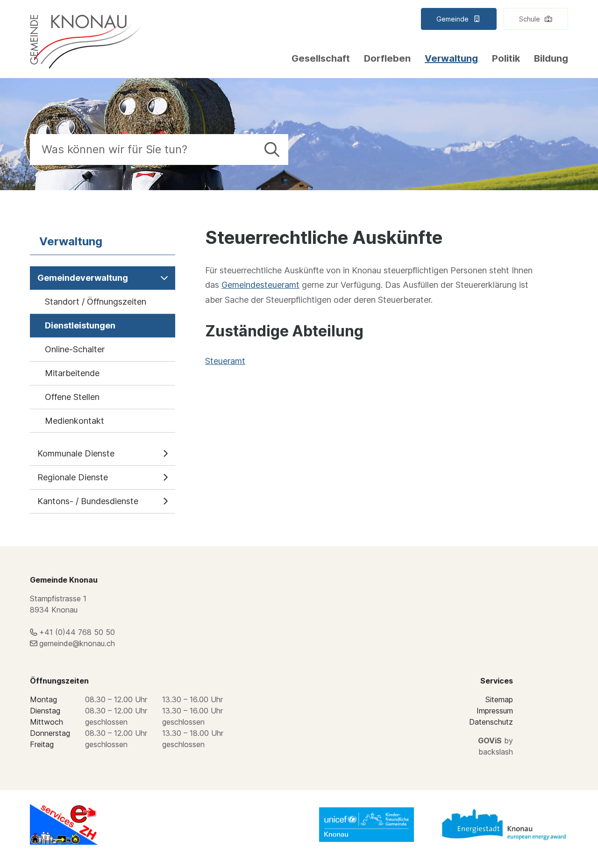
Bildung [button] (551, 58)
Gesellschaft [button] (321, 58)
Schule (530, 19)
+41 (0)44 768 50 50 (77, 632)
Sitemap (499, 699)
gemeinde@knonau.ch (77, 643)
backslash (495, 751)
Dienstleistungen (80, 325)
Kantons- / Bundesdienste (87, 501)
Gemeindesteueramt (260, 285)
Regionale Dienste (72, 477)
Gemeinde (453, 19)
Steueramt (225, 361)
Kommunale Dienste (75, 453)
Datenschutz (491, 722)
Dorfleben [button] (387, 58)
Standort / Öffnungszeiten (95, 301)
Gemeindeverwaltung (82, 278)
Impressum (495, 710)
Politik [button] (506, 58)
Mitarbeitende (72, 373)
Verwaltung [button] (451, 58)
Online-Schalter (75, 349)
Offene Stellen (72, 397)
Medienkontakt (74, 421)
